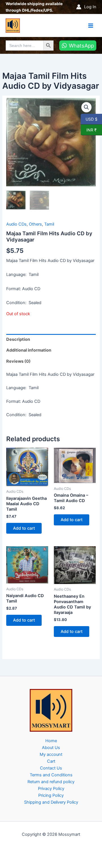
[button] (86, 107)
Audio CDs (16, 224)
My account (51, 754)
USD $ (91, 118)
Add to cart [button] (24, 528)
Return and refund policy (51, 781)
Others (35, 224)
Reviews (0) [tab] (18, 361)
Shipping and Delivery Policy (51, 802)
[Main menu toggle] (90, 25)
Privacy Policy (51, 788)
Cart (51, 761)
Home (51, 740)
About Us (51, 747)
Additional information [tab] (28, 350)
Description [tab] (18, 339)
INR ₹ (89, 129)
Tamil (49, 224)
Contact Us (51, 768)
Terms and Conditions (51, 774)
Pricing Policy (51, 795)
